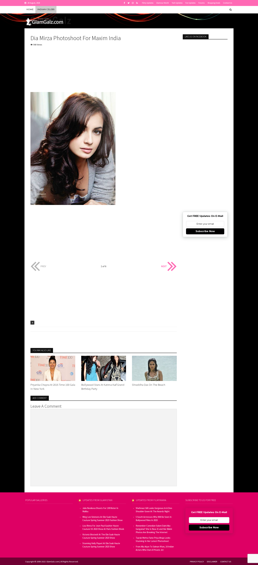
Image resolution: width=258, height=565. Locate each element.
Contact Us (227, 3)
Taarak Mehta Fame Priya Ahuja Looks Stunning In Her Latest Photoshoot (153, 539)
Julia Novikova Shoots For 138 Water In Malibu (100, 510)
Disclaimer (212, 561)
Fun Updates (190, 3)
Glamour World (162, 3)
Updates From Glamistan (97, 500)
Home (29, 10)
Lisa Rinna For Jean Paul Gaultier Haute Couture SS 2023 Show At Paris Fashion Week (103, 527)
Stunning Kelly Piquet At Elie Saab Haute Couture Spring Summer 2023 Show (101, 545)
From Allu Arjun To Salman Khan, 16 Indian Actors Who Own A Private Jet (155, 548)
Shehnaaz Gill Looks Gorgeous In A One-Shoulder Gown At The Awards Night (154, 510)
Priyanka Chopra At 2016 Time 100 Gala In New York (52, 386)
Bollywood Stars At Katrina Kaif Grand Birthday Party (102, 386)
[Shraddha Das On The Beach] (154, 367)
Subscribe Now (205, 231)
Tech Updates (177, 3)
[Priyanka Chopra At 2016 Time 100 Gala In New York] (52, 367)
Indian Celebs (45, 10)
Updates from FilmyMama (151, 500)
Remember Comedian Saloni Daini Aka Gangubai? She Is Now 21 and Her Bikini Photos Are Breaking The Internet (154, 529)
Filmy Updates (147, 3)
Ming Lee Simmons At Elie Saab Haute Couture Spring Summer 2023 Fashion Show (102, 518)
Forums (201, 3)
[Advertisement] (103, 71)
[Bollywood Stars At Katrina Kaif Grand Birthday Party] (103, 367)
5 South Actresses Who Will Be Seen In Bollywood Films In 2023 (154, 518)
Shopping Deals (214, 3)
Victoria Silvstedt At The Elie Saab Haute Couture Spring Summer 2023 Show (101, 536)
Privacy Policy (197, 561)
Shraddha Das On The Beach (148, 384)
